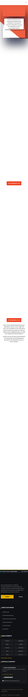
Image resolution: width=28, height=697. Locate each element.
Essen (7, 654)
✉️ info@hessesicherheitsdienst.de (10, 680)
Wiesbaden (20, 640)
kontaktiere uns (14, 33)
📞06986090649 (7, 677)
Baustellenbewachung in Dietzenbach (14, 233)
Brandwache (9, 425)
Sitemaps (17, 695)
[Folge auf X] (6, 602)
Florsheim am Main (11, 474)
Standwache (9, 429)
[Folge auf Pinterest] (10, 602)
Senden (20, 540)
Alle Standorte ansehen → (7, 658)
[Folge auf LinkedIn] (14, 602)
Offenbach (20, 651)
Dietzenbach (9, 421)
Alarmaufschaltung (7, 622)
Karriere (21, 596)
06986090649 (15, 551)
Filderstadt (9, 471)
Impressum (4, 695)
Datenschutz (11, 695)
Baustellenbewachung (12, 423)
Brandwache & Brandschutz (9, 618)
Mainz (7, 644)
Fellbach (8, 469)
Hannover (21, 654)
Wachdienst (5, 629)
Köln (7, 651)
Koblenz (20, 644)
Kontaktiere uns (14, 183)
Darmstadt (20, 647)
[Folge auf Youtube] (18, 602)
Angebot (7, 596)
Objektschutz (9, 427)
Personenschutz (6, 625)
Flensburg (9, 472)
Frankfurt (7, 640)
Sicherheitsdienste (16, 57)
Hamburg (7, 647)
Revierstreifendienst (12, 431)
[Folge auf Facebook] (3, 602)
